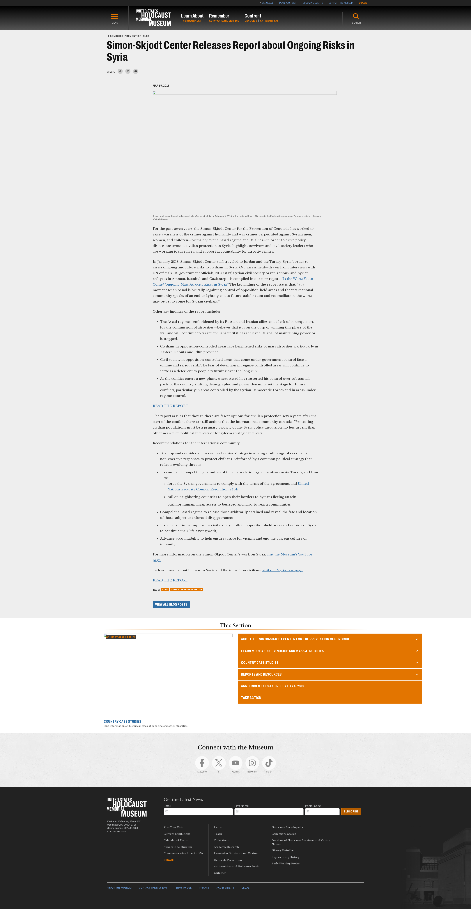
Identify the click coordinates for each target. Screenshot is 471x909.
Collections (221, 840)
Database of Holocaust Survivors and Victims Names (301, 842)
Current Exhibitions (177, 833)
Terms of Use (183, 887)
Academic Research (226, 847)
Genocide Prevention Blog (186, 589)
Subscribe (351, 811)
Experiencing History (286, 857)
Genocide (251, 20)
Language (267, 3)
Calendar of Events (176, 840)
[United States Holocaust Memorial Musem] (127, 815)
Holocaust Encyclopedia (287, 827)
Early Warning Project (286, 863)
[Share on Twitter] (127, 73)
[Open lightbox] (245, 152)
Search (356, 22)
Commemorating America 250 (183, 853)
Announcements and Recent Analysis (272, 686)
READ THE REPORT (170, 406)
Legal (245, 887)
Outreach (220, 873)
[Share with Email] (135, 73)
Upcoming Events (313, 3)
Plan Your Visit (288, 3)
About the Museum (119, 887)
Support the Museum (341, 3)
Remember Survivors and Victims (236, 853)
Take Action (251, 698)
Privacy (204, 887)
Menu (114, 22)
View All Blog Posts (171, 604)
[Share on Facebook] (120, 73)
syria (165, 589)
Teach (218, 833)
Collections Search (284, 833)
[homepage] (153, 18)
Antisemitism (269, 20)
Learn (218, 827)
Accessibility (225, 887)
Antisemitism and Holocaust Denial (237, 866)
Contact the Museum (153, 887)
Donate (363, 3)
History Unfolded (283, 850)
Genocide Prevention (228, 860)
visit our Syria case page (282, 570)
